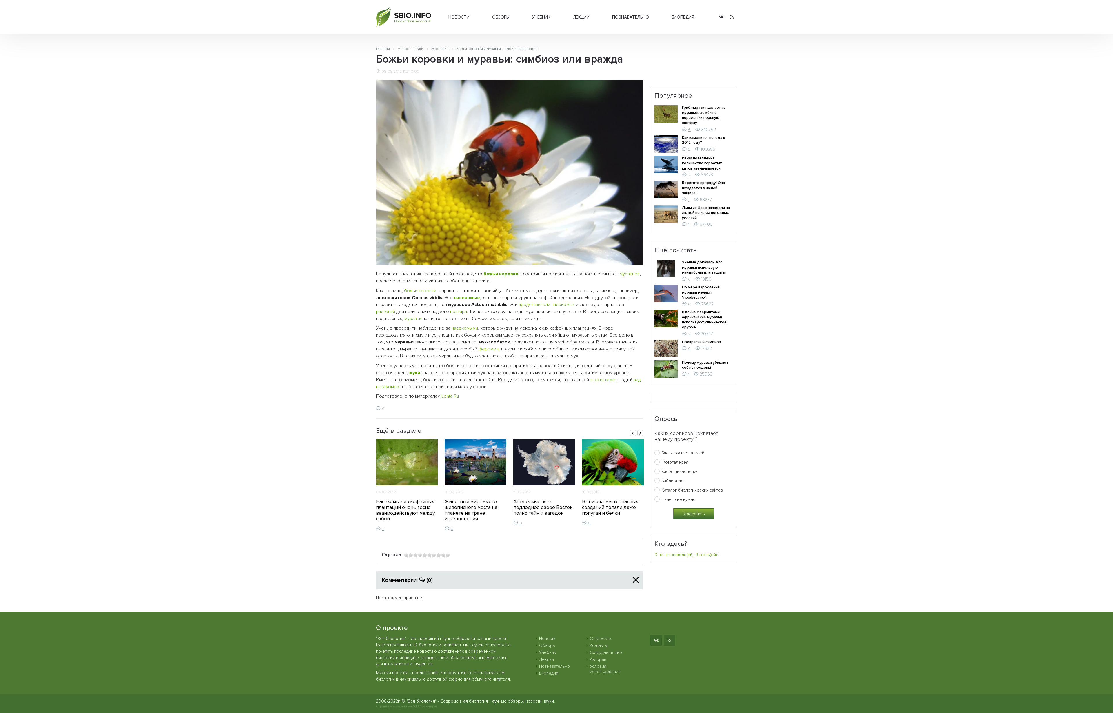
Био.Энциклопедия (680, 471)
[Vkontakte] (721, 17)
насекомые (467, 298)
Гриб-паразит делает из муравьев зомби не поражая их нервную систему (704, 115)
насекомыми (465, 328)
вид (637, 380)
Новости (459, 17)
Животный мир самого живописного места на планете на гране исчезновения (471, 510)
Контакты (599, 645)
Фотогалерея (674, 462)
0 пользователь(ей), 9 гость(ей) (685, 554)
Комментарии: (407, 580)
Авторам (598, 659)
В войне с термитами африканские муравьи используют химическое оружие (704, 320)
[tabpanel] (406, 485)
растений (385, 311)
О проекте (600, 638)
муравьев (630, 274)
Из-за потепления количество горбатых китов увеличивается (702, 163)
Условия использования (605, 669)
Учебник (541, 17)
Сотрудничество (606, 652)
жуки (414, 373)
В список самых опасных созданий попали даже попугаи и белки (610, 507)
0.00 (415, 71)
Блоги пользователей (682, 453)
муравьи (412, 318)
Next (640, 433)
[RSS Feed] (732, 17)
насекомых (387, 387)
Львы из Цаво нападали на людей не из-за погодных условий (706, 212)
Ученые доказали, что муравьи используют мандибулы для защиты (704, 267)
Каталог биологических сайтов (692, 490)
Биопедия (683, 17)
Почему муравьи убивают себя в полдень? (705, 365)
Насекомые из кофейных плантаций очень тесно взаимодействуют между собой (405, 510)
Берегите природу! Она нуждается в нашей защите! (703, 188)
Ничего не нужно (678, 499)
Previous (633, 433)
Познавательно (630, 17)
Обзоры (501, 17)
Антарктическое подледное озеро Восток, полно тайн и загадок (543, 507)
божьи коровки (500, 274)
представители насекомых (547, 305)
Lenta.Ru (450, 396)
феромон (488, 349)
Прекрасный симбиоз (701, 342)
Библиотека (673, 480)
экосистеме (602, 380)
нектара (458, 311)
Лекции (581, 17)
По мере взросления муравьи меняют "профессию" (701, 292)
